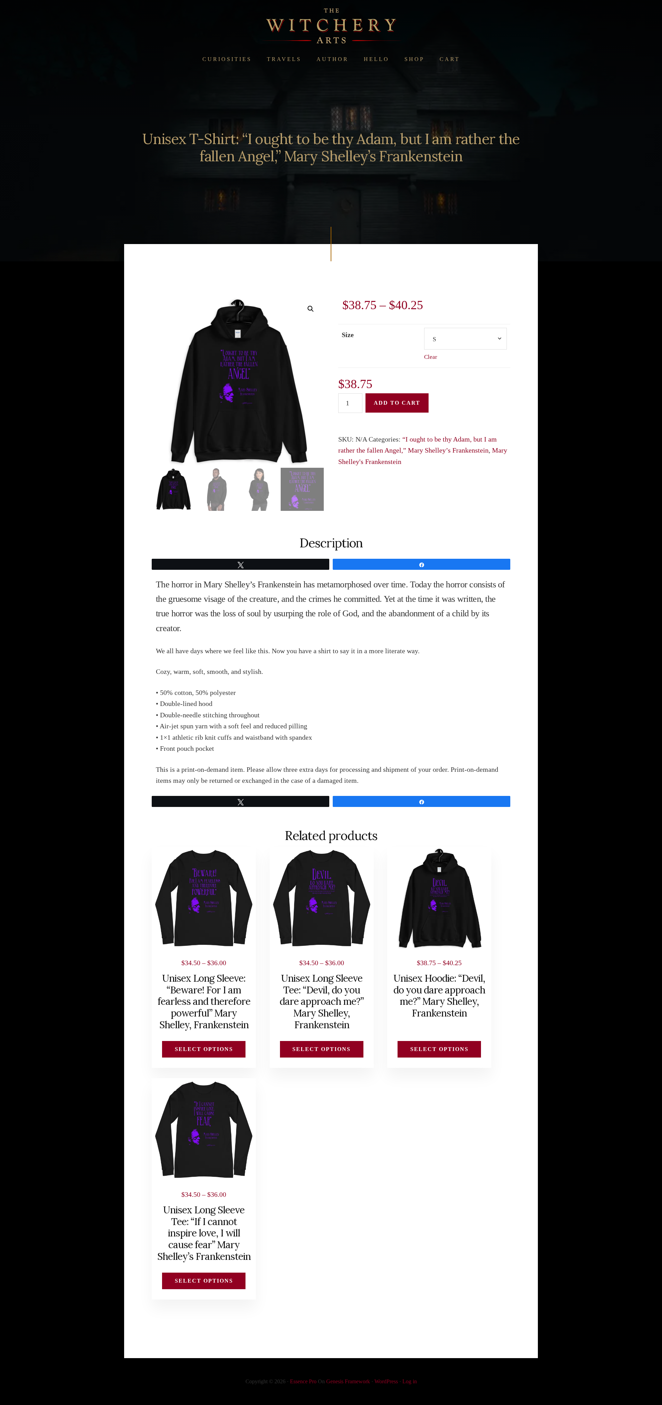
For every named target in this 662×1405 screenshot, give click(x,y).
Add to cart (397, 403)
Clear (430, 357)
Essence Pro (303, 1381)
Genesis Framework (348, 1381)
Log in (409, 1381)
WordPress (386, 1381)
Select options (204, 1049)
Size (348, 334)
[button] (310, 309)
